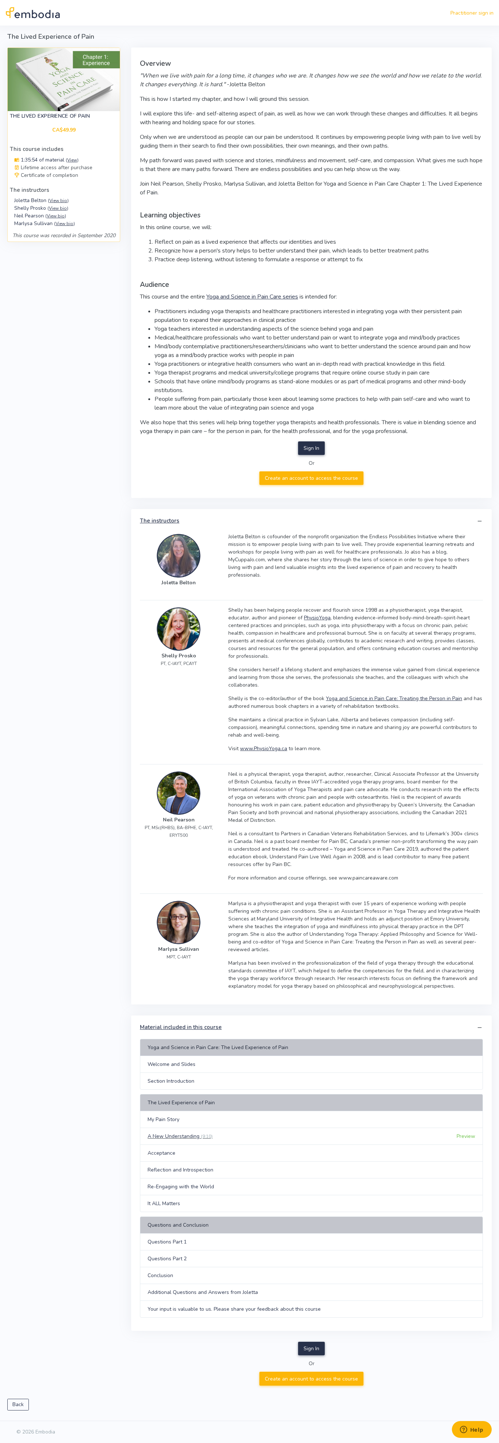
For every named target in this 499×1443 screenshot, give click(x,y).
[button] (479, 521)
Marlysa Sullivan (44, 223)
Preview (466, 1136)
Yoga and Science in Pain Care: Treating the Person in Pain (394, 698)
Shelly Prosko (41, 208)
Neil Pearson (40, 215)
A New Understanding (180, 1136)
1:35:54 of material (49, 159)
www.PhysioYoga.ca (263, 748)
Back (18, 1404)
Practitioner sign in (472, 13)
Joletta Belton (41, 200)
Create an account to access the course (311, 478)
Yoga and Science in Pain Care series (252, 297)
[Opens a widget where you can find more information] (472, 1430)
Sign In (311, 448)
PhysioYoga (317, 617)
